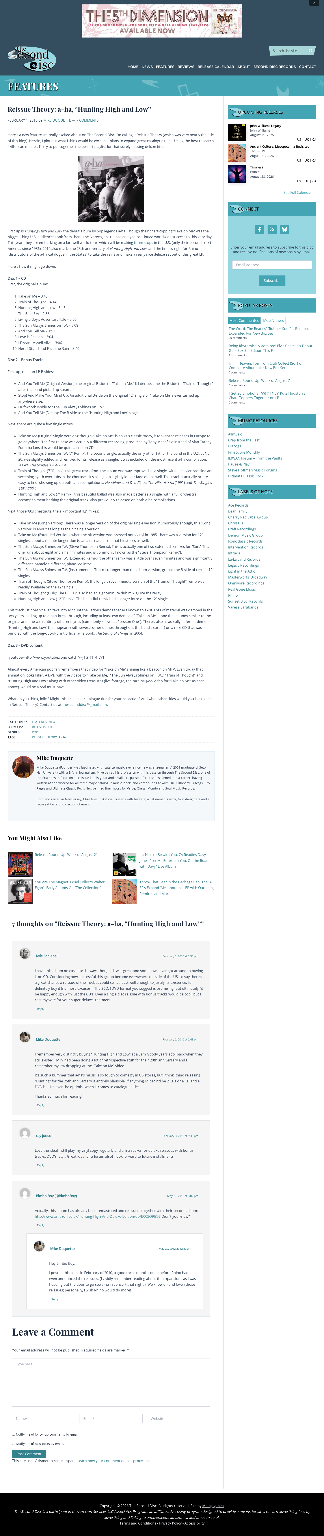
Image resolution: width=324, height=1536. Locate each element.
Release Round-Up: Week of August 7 (259, 380)
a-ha (62, 737)
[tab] (244, 320)
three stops (143, 242)
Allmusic (235, 434)
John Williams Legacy (265, 126)
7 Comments (87, 120)
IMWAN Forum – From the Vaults (255, 458)
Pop (35, 732)
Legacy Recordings (243, 565)
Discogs (234, 446)
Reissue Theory (44, 737)
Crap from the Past (244, 440)
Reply (40, 1009)
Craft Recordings (242, 529)
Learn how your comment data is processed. (114, 1460)
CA (314, 139)
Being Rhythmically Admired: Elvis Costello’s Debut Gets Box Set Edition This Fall (270, 348)
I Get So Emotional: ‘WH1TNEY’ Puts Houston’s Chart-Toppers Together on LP (267, 395)
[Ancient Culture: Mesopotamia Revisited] (237, 153)
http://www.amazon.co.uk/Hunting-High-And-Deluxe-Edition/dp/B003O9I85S (98, 1216)
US (299, 139)
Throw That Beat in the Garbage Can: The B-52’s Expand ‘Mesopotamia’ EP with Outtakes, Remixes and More (177, 888)
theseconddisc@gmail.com (84, 704)
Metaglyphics (213, 1505)
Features (39, 722)
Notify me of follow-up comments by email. (47, 1434)
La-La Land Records (244, 559)
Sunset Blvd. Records (245, 601)
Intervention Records (245, 547)
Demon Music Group (245, 535)
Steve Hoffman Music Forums (252, 470)
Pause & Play (239, 464)
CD (50, 727)
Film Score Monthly (244, 452)
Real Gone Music (242, 589)
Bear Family (237, 511)
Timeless (256, 167)
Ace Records (238, 505)
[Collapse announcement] (314, 3)
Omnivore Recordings (246, 583)
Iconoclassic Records (245, 541)
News (52, 722)
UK (307, 139)
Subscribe (272, 280)
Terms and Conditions (137, 1523)
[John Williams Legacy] (237, 132)
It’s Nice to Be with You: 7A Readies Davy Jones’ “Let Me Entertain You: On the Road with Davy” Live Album (174, 860)
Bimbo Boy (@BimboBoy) (56, 1195)
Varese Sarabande (243, 607)
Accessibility (194, 1523)
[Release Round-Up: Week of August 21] (20, 863)
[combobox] (292, 50)
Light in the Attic (241, 571)
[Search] (311, 51)
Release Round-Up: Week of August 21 (66, 854)
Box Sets (39, 727)
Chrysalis (235, 523)
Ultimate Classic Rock (245, 476)
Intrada (234, 553)
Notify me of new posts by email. (40, 1444)
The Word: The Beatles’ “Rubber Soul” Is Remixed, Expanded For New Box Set (269, 331)
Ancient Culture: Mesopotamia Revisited (279, 146)
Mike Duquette (57, 120)
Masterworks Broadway (247, 577)
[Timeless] (237, 174)
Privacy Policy (170, 1523)
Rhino (233, 595)
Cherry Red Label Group (248, 517)
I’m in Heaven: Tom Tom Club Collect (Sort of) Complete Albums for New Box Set (266, 365)
